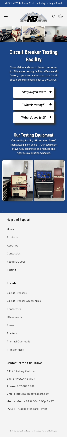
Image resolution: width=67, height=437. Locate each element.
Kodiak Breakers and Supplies (28, 431)
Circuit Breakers (17, 292)
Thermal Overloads (18, 341)
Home (10, 229)
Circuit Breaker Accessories (24, 300)
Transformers (15, 349)
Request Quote (16, 261)
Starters (12, 333)
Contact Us (14, 253)
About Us (12, 245)
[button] (2, 16)
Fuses (10, 325)
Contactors (14, 308)
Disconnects (14, 317)
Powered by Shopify (49, 431)
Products (12, 237)
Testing (11, 269)
